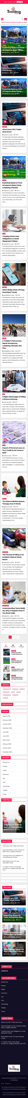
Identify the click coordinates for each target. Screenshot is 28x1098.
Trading (5, 65)
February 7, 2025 (9, 616)
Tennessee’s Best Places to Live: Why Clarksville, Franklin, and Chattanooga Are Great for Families (14, 1093)
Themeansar (15, 1080)
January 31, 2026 (9, 52)
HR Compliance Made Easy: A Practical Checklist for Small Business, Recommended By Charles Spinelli (14, 1088)
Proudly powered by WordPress (9, 1078)
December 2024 (7, 752)
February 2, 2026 (9, 93)
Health (4, 498)
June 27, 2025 (8, 455)
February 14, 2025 (9, 562)
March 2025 (6, 740)
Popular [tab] (13, 646)
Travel (4, 86)
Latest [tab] (6, 646)
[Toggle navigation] (25, 19)
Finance (4, 287)
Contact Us (7, 1083)
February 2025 (7, 744)
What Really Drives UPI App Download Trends (17, 679)
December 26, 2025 (9, 295)
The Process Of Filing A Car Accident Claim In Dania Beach (13, 557)
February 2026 (7, 720)
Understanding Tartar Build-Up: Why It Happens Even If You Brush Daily (13, 610)
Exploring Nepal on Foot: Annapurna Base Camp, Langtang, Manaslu (12, 91)
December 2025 (7, 728)
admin (18, 52)
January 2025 (7, 748)
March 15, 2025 (8, 506)
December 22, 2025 (9, 351)
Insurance (5, 552)
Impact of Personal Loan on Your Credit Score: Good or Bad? (13, 450)
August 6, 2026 (8, 72)
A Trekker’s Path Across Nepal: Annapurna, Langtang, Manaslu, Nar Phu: (13, 868)
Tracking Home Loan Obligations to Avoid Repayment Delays (11, 50)
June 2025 (6, 736)
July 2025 (5, 732)
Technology (7, 695)
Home (2, 1083)
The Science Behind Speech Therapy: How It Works (13, 827)
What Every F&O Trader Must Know (16, 653)
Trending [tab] (21, 646)
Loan (4, 45)
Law (3, 394)
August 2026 (6, 716)
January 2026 (7, 724)
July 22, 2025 (8, 402)
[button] (22, 19)
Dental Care (5, 605)
